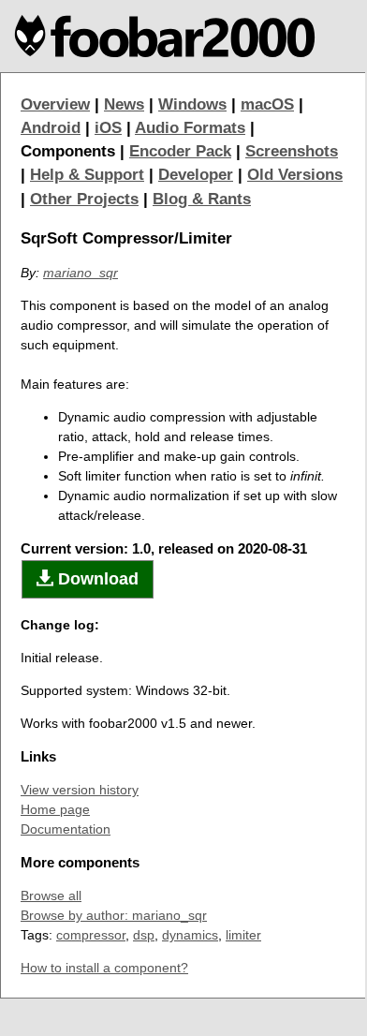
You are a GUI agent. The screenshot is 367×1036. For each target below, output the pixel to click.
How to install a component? (104, 967)
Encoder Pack (180, 151)
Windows (192, 104)
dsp (143, 934)
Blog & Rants (202, 199)
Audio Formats (190, 128)
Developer (195, 175)
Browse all (51, 895)
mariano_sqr (80, 272)
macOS (267, 104)
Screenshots (291, 151)
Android (51, 128)
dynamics (190, 934)
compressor (90, 934)
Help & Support (87, 175)
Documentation (65, 828)
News (124, 104)
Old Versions (295, 175)
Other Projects (84, 199)
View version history (80, 789)
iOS (108, 128)
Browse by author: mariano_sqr (114, 915)
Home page (55, 809)
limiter (243, 934)
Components (68, 151)
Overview (55, 104)
